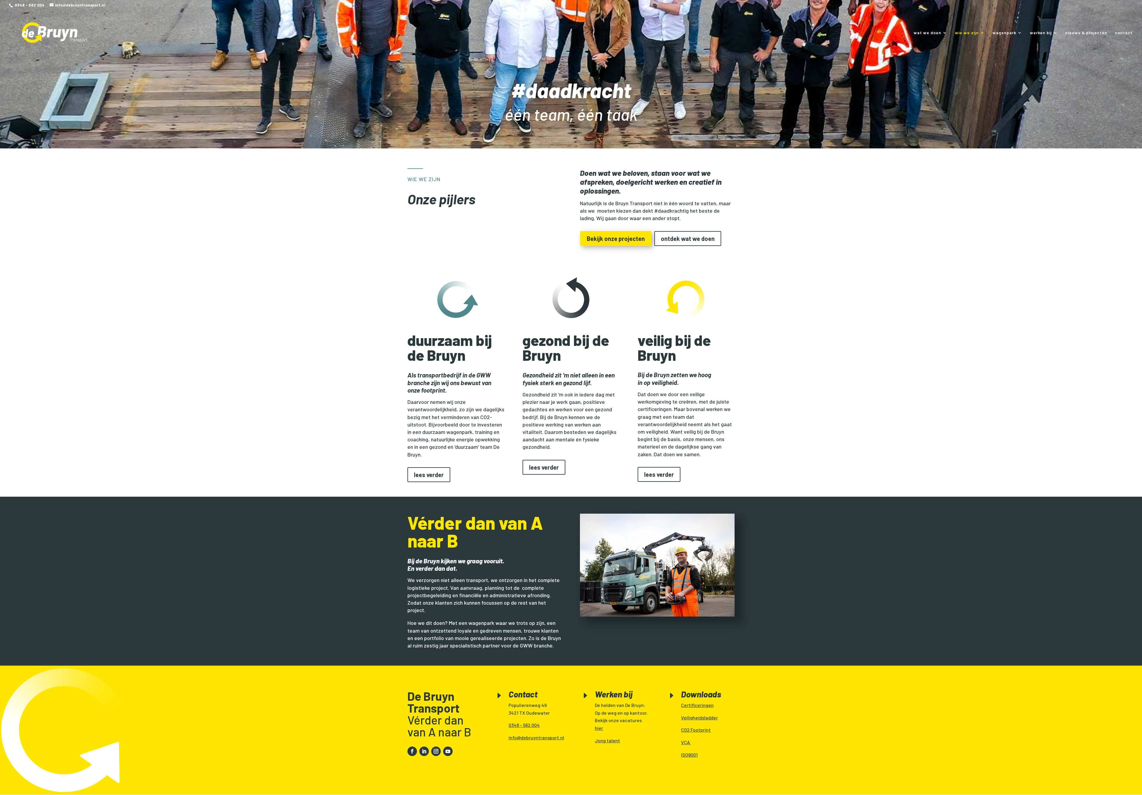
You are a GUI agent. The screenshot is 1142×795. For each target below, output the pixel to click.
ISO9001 (689, 755)
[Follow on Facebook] (412, 751)
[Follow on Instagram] (436, 751)
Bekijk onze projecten (616, 238)
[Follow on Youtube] (448, 751)
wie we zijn (967, 33)
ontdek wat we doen (688, 238)
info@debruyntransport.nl (536, 737)
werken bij (1041, 33)
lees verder (429, 474)
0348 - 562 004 (29, 5)
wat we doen (927, 33)
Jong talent (607, 740)
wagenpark (1004, 33)
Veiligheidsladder (699, 717)
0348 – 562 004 (524, 725)
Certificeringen (697, 705)
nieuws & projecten (1086, 33)
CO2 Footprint (696, 730)
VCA (686, 742)
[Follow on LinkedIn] (424, 751)
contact (1123, 33)
